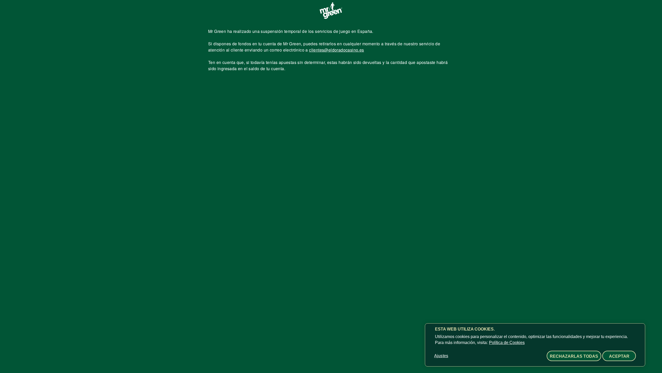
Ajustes (441, 356)
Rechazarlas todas (574, 356)
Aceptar (619, 356)
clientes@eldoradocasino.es (336, 50)
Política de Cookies (507, 342)
